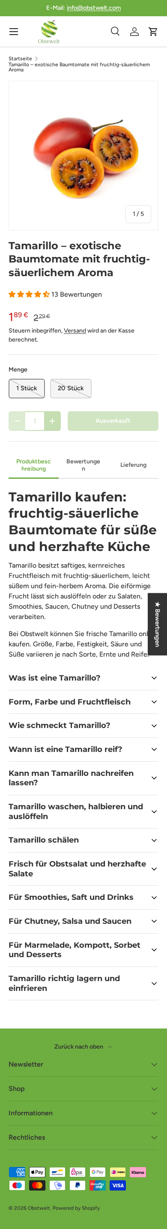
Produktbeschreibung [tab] (33, 465)
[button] (30, 294)
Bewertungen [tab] (83, 465)
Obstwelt (39, 1208)
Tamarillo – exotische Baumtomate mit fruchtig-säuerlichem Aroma (79, 67)
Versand (75, 330)
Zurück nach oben (79, 1046)
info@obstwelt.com (94, 8)
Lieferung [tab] (133, 465)
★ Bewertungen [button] (157, 624)
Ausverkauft (113, 420)
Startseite (20, 58)
